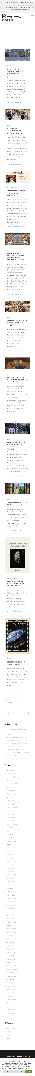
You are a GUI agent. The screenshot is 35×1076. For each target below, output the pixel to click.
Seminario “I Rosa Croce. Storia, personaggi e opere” (17, 323)
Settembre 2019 (11, 939)
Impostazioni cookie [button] (9, 1071)
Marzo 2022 (10, 868)
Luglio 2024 (10, 810)
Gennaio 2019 (11, 962)
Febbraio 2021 (11, 891)
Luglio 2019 (10, 945)
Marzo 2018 (10, 996)
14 (14, 703)
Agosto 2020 (11, 905)
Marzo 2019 (10, 956)
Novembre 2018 (12, 969)
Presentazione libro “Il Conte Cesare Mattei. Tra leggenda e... (16, 583)
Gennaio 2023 (11, 844)
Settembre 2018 (11, 976)
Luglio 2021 (10, 881)
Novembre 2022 (12, 848)
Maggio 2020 (11, 912)
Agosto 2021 (10, 878)
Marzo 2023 (10, 838)
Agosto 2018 (11, 979)
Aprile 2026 (10, 780)
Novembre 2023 (12, 824)
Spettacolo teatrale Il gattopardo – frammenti (16, 193)
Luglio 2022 (10, 858)
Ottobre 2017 (11, 1006)
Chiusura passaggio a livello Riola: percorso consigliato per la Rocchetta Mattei (18, 732)
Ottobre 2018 (11, 972)
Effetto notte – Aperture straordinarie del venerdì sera (17, 71)
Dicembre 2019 (11, 929)
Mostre (9, 1035)
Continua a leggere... (14, 102)
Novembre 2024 (12, 807)
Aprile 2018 (10, 993)
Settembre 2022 (12, 854)
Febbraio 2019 (11, 959)
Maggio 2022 (11, 861)
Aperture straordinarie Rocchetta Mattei (17, 503)
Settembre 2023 (12, 831)
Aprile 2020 (10, 915)
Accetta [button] (28, 1071)
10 (22, 700)
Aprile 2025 (10, 797)
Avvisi (8, 1038)
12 (6, 703)
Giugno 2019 (11, 949)
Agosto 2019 (10, 942)
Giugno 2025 (11, 794)
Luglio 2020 (10, 908)
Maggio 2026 (11, 777)
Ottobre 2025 (11, 787)
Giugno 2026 (11, 773)
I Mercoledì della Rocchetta (15, 749)
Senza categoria (12, 187)
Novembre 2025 (12, 784)
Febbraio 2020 (11, 922)
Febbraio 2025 (11, 800)
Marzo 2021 (10, 888)
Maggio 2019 (11, 952)
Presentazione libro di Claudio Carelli (16, 663)
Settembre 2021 (11, 875)
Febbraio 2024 (11, 817)
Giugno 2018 (11, 986)
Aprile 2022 (10, 864)
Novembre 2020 (12, 898)
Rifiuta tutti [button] (21, 1071)
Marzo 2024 (10, 814)
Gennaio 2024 (11, 821)
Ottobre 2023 (11, 827)
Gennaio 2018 (11, 1003)
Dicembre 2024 (11, 804)
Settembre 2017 (11, 1010)
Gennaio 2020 (11, 925)
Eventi (9, 66)
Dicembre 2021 (11, 871)
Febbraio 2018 (11, 999)
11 (26, 700)
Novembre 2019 (12, 932)
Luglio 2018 (10, 982)
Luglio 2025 (10, 790)
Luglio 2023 (10, 834)
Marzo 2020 (10, 918)
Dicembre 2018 (11, 966)
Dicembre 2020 (11, 895)
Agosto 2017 (10, 1013)
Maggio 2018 (11, 989)
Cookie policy (23, 1068)
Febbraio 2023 (11, 841)
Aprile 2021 (10, 885)
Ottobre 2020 (11, 902)
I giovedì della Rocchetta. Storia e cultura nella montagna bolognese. (16, 256)
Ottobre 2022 (11, 851)
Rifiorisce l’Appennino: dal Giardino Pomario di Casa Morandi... (17, 379)
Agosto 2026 (11, 770)
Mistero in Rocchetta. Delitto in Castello (16, 443)
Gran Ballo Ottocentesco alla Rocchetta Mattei (15, 131)
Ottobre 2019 (11, 935)
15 (18, 703)
